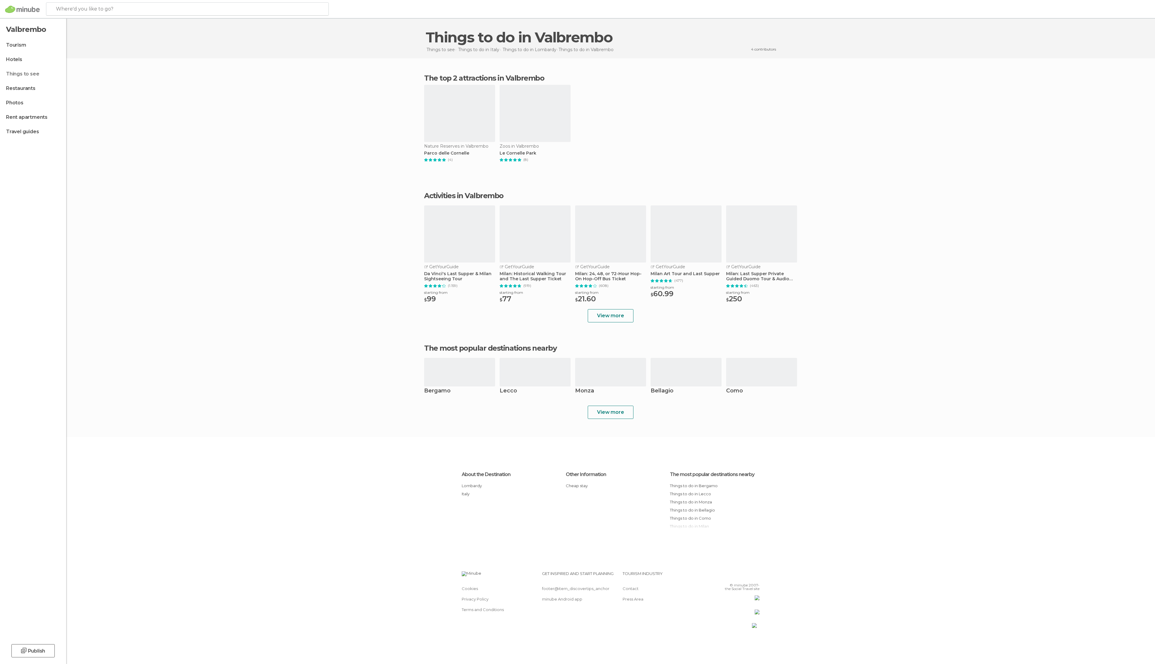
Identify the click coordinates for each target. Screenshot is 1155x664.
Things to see (22, 74)
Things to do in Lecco (690, 493)
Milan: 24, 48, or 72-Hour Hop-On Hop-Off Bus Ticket (608, 276)
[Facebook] (725, 575)
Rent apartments (27, 117)
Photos (14, 103)
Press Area (633, 599)
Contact (631, 588)
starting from (436, 292)
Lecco (508, 391)
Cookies (470, 588)
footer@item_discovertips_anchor (575, 588)
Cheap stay (577, 485)
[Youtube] (754, 575)
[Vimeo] (745, 575)
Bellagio (662, 391)
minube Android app (562, 599)
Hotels (14, 59)
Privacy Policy (475, 599)
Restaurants (20, 88)
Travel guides (22, 131)
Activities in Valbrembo (464, 195)
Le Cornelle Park (518, 153)
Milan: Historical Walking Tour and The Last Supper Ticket (533, 276)
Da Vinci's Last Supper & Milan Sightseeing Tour (457, 276)
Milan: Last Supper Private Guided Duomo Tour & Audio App (757, 276)
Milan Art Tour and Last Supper (685, 273)
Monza (584, 391)
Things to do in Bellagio (692, 510)
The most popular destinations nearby (490, 348)
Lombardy (472, 485)
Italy (466, 493)
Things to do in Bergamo (694, 485)
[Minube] (22, 9)
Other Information (586, 474)
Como (734, 391)
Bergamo (437, 391)
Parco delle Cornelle (446, 153)
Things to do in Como (690, 518)
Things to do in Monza (691, 502)
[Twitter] (735, 575)
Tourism (16, 45)
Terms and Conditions (483, 609)
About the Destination (486, 474)
